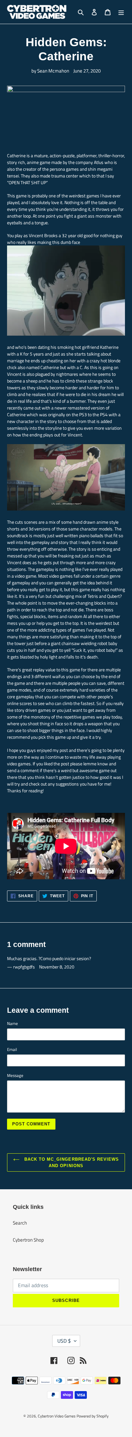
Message (15, 1075)
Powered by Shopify (93, 1416)
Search (20, 1222)
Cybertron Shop (28, 1239)
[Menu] (121, 12)
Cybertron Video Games (57, 1416)
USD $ (64, 1341)
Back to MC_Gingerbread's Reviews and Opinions (71, 1162)
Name (12, 1023)
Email (12, 1049)
